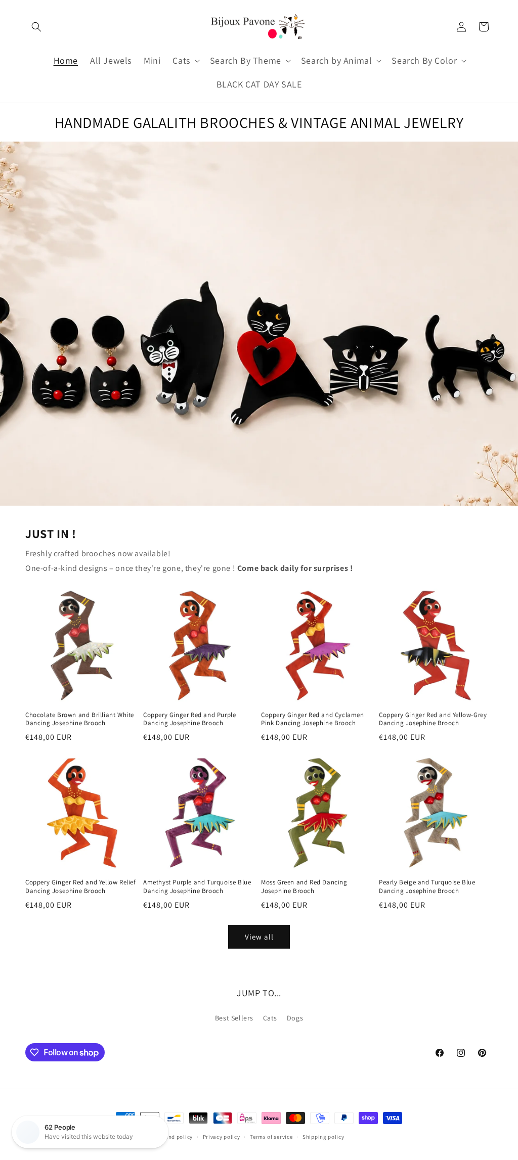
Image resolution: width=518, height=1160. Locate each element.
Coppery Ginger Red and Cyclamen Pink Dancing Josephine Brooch (312, 719)
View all (259, 937)
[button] (36, 27)
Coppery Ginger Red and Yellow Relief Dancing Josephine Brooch (80, 886)
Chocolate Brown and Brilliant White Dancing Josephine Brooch (79, 719)
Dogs (295, 1017)
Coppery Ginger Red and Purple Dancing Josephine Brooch (189, 719)
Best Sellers (234, 1017)
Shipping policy (323, 1136)
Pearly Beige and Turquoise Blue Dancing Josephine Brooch (427, 886)
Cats (270, 1017)
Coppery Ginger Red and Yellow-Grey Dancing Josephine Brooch (433, 719)
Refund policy (175, 1136)
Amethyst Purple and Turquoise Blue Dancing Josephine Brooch (197, 886)
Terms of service (271, 1136)
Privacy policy (221, 1136)
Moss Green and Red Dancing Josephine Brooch (304, 886)
